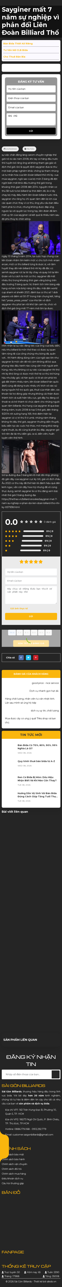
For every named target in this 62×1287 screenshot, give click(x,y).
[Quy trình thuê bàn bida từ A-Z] (9, 766)
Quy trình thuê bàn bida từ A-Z (36, 761)
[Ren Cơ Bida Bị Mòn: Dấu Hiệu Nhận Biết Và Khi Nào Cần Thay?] (9, 782)
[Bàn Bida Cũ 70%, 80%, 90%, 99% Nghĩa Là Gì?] (9, 750)
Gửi (31, 131)
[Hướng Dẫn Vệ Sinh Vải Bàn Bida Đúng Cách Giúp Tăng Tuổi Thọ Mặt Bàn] (9, 798)
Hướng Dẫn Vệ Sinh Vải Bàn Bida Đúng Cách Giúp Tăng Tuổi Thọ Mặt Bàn (37, 796)
